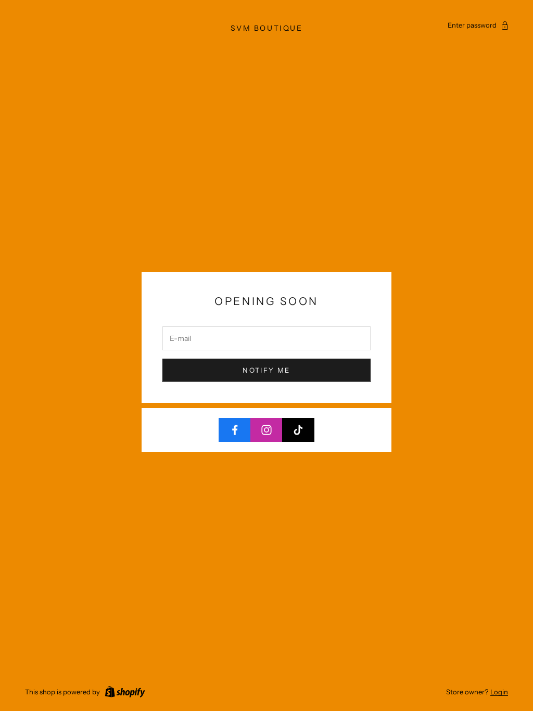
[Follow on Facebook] (234, 429)
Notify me (266, 370)
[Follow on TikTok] (298, 429)
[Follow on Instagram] (266, 429)
